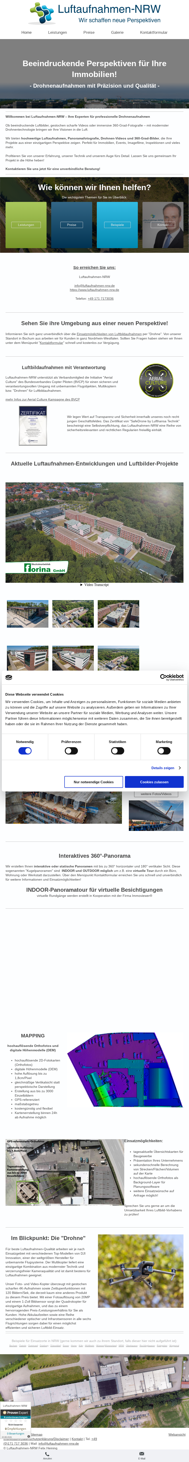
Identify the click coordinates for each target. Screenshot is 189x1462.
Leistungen (26, 225)
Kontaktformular (51, 343)
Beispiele (117, 225)
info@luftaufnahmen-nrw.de (58, 1443)
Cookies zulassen (154, 782)
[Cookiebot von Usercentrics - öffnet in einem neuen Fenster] (163, 677)
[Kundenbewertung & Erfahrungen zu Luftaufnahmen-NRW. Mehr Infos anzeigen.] (15, 1420)
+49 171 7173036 (101, 298)
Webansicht (177, 1434)
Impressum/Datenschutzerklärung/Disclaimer (36, 1439)
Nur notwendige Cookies (94, 782)
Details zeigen (162, 768)
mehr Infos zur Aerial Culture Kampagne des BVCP (43, 399)
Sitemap (36, 1434)
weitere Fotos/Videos (156, 794)
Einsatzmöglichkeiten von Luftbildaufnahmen (109, 334)
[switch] (71, 751)
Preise (71, 225)
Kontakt (162, 225)
